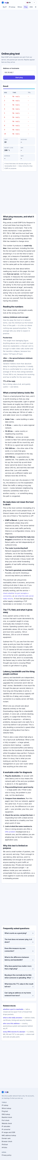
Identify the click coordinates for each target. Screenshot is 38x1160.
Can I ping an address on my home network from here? (18, 994)
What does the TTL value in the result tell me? (19, 985)
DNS (31, 7)
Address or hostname (11, 68)
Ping (25, 7)
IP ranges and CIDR (8, 1132)
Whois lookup (6, 1108)
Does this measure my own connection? (15, 949)
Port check (5, 1120)
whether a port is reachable (13, 1009)
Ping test (5, 1111)
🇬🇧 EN (29, 2)
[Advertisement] (19, 31)
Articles (4, 1147)
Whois (20, 7)
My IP (5, 7)
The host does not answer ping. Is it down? (18, 940)
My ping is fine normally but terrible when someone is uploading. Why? (18, 976)
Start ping (19, 77)
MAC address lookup (9, 1135)
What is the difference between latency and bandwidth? (17, 958)
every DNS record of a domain (14, 1032)
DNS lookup (6, 1114)
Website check (7, 1123)
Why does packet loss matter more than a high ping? (18, 967)
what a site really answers (12, 1018)
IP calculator (6, 1126)
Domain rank (6, 1138)
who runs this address (11, 1023)
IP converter (6, 1129)
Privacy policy (6, 1155)
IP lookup (12, 7)
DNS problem (10, 832)
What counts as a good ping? (16, 933)
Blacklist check (7, 1117)
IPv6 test (5, 1144)
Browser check (7, 1141)
